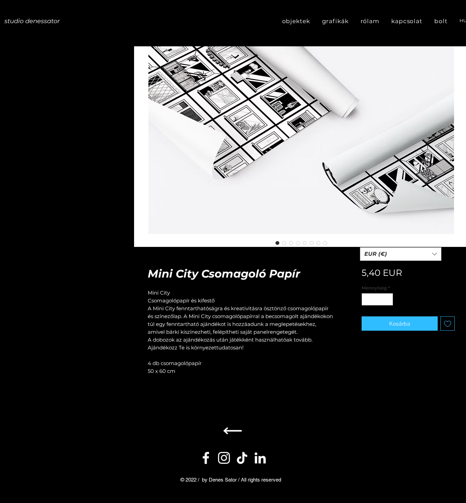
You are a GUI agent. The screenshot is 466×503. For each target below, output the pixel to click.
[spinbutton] (377, 299)
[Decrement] (367, 299)
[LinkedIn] (260, 458)
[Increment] (388, 299)
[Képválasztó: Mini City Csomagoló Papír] (277, 242)
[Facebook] (206, 458)
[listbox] (400, 254)
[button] (400, 254)
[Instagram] (224, 458)
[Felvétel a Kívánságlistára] (447, 323)
